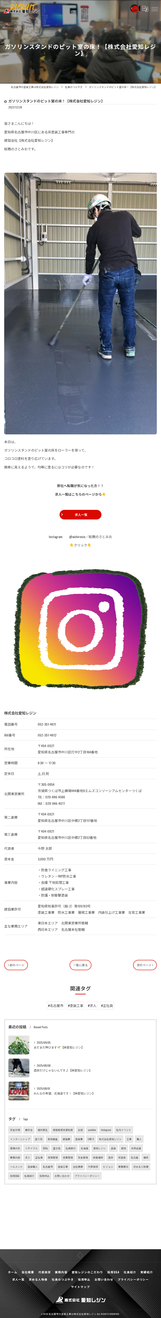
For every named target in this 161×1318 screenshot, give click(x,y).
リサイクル (31, 1148)
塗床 (110, 1157)
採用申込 (44, 1176)
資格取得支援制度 (63, 1130)
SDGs (45, 1148)
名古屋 (134, 1157)
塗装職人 (33, 1166)
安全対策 (15, 1130)
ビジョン (108, 1166)
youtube (92, 1130)
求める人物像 (140, 1166)
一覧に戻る (80, 965)
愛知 (123, 1148)
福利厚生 (43, 1130)
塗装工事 (63, 1166)
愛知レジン (99, 1148)
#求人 (92, 1005)
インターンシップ (20, 1139)
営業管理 (68, 1157)
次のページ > (145, 965)
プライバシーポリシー (87, 1176)
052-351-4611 (47, 724)
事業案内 (123, 1166)
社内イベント (123, 1130)
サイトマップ (80, 1287)
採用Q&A (14, 1176)
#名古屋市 (55, 1005)
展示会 (29, 1130)
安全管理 (83, 1157)
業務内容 (15, 1157)
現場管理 (53, 1157)
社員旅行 (71, 1148)
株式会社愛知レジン (110, 1139)
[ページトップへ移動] (80, 1256)
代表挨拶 (93, 1166)
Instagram (106, 1130)
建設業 (66, 1139)
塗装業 (79, 1139)
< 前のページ (16, 965)
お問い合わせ (62, 1176)
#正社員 (107, 1005)
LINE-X (91, 1139)
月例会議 (136, 1148)
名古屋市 (48, 1166)
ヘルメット (16, 1166)
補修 (145, 1157)
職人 (139, 1139)
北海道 (84, 1148)
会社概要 (78, 1166)
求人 (27, 1157)
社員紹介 (29, 1176)
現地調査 (53, 1139)
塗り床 (39, 1139)
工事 (129, 1139)
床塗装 (122, 1157)
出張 (80, 1130)
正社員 (39, 1157)
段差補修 (98, 1157)
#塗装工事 (75, 1005)
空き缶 (57, 1148)
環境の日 (15, 1148)
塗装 (113, 1148)
